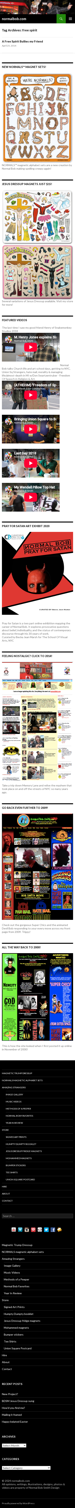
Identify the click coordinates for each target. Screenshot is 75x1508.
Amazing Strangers (14, 1087)
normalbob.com (14, 19)
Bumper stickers (16, 1165)
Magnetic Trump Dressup (17, 1073)
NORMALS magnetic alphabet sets (22, 1080)
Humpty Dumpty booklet (21, 1144)
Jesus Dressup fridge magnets (24, 1151)
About (6, 1193)
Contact (7, 1200)
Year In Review (14, 1122)
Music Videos (13, 1101)
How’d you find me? (13, 1407)
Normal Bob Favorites (19, 1115)
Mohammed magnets (19, 1158)
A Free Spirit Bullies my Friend (22, 41)
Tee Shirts (12, 1172)
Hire (4, 1186)
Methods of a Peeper (18, 1108)
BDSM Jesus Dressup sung (18, 1401)
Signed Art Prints (16, 1137)
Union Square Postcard (20, 1179)
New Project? (10, 1394)
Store (5, 1129)
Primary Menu (70, 18)
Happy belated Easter (15, 1421)
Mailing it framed (12, 1414)
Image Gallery (14, 1094)
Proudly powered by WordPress (18, 1503)
